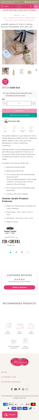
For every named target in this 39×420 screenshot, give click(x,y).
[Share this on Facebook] (16, 252)
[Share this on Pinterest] (22, 252)
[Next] (35, 47)
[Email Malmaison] (27, 390)
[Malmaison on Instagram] (23, 390)
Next (23, 15)
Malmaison (9, 396)
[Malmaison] (19, 6)
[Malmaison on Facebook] (12, 390)
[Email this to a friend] (27, 252)
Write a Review (20, 287)
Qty (3, 99)
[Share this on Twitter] (10, 252)
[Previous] (3, 47)
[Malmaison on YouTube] (15, 390)
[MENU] (1, 6)
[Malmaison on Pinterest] (19, 390)
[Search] (31, 6)
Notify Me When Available (19, 115)
